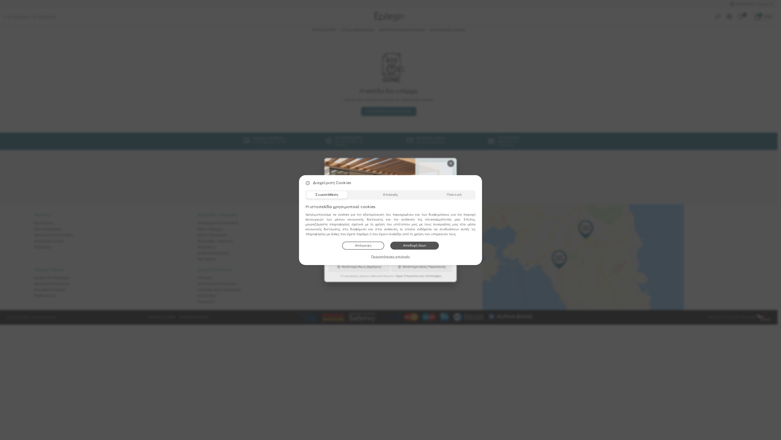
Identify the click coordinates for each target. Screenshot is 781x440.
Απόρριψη (363, 245)
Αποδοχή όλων (414, 245)
